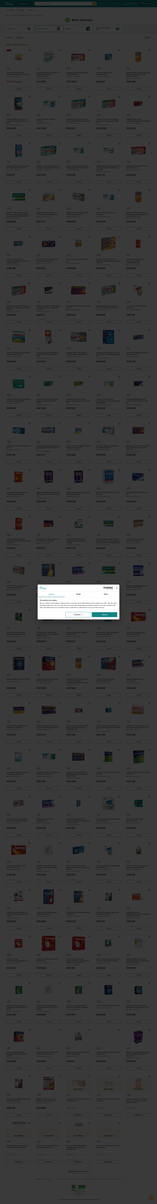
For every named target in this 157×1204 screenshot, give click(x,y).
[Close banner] (116, 588)
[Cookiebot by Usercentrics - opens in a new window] (105, 588)
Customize (77, 614)
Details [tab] (78, 594)
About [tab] (106, 594)
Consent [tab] (51, 594)
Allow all (104, 614)
